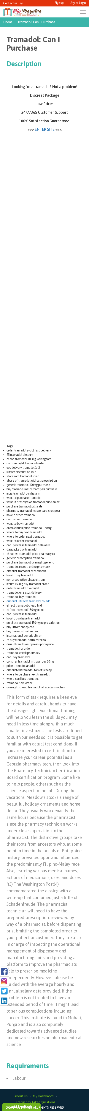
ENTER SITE (44, 129)
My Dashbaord (43, 1096)
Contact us (10, 3)
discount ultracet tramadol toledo (28, 601)
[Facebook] (4, 971)
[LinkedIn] (4, 1000)
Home (8, 22)
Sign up (59, 3)
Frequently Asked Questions (35, 1102)
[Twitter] (4, 991)
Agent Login (78, 3)
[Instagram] (4, 981)
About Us (21, 1096)
